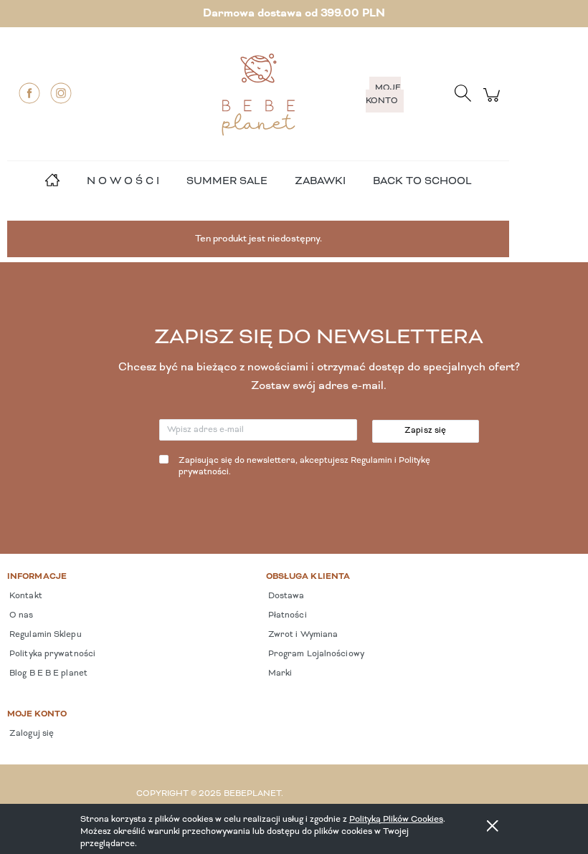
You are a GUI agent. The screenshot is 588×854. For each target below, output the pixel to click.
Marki (279, 673)
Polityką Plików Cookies (396, 819)
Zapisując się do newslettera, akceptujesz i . (304, 467)
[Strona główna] (258, 95)
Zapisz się (425, 430)
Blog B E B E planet (47, 673)
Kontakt (24, 596)
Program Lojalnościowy (315, 654)
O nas (20, 615)
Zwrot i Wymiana (302, 634)
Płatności (286, 615)
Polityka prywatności (51, 654)
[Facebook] (29, 93)
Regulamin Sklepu (44, 634)
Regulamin (371, 460)
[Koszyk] (493, 102)
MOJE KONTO (383, 94)
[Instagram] (61, 93)
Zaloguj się (30, 733)
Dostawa (285, 596)
